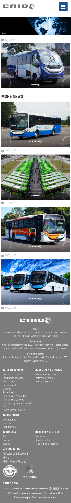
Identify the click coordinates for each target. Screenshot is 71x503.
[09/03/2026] (35, 252)
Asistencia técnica (45, 377)
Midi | (5, 461)
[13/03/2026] (35, 199)
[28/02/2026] (35, 304)
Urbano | (23, 461)
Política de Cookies (14, 399)
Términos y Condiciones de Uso (18, 405)
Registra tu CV (43, 440)
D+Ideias (7, 388)
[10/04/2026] (35, 147)
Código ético (9, 381)
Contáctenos (9, 419)
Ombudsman (9, 426)
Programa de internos (47, 443)
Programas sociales (13, 377)
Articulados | (10, 453)
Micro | (6, 457)
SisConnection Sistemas (44, 497)
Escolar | (23, 453)
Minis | (13, 461)
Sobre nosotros (11, 374)
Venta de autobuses (46, 374)
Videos (6, 443)
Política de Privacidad (15, 396)
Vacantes (40, 436)
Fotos (6, 436)
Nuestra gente (10, 385)
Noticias (7, 440)
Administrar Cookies (14, 410)
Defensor (7, 423)
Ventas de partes (44, 381)
